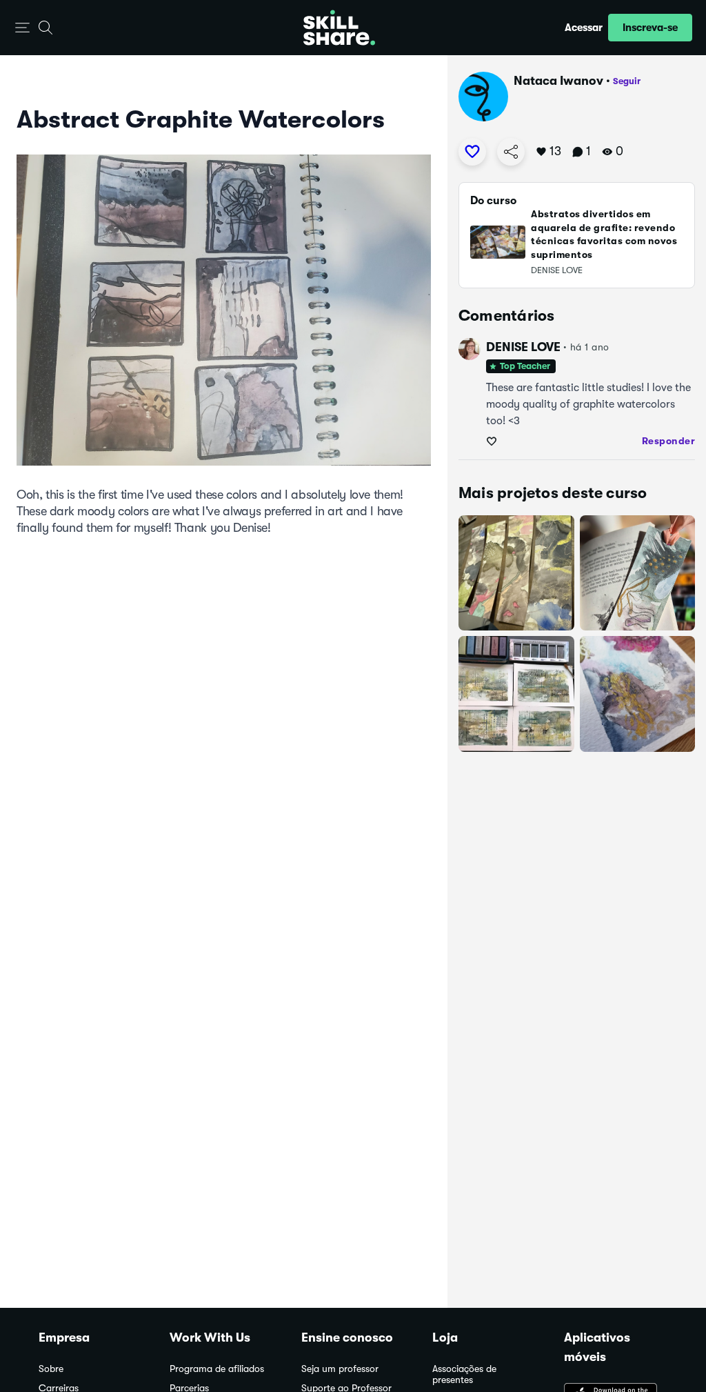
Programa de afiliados (217, 1369)
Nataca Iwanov (558, 81)
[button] (22, 28)
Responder (669, 440)
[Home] (339, 28)
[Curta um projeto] (472, 152)
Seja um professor (340, 1369)
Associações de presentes (464, 1374)
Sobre (51, 1369)
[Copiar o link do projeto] (511, 152)
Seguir (627, 81)
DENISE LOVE (523, 347)
